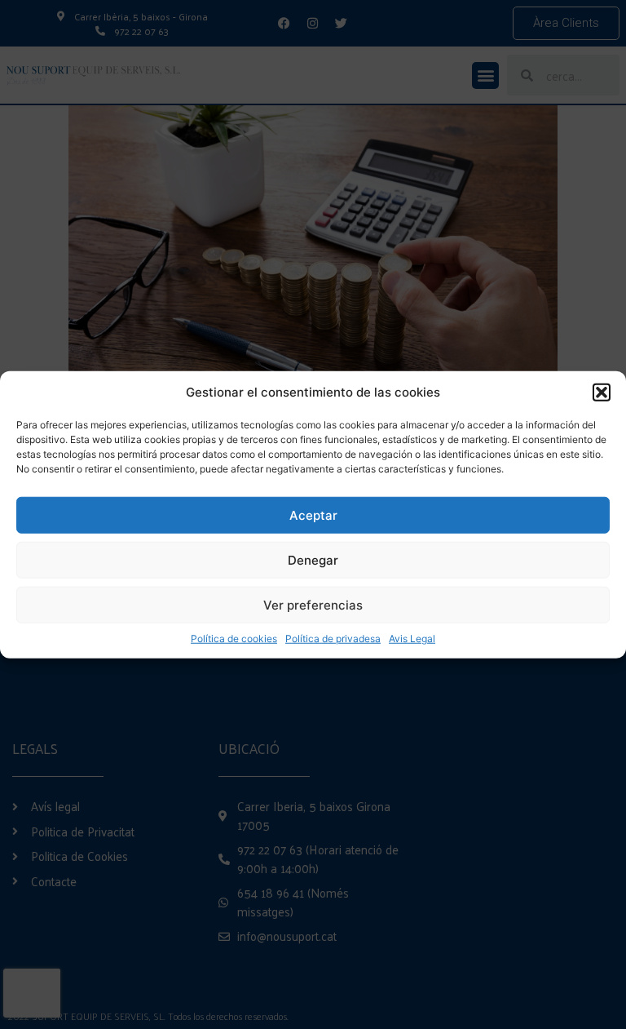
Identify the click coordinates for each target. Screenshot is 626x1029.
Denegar (313, 559)
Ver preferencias (313, 604)
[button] (601, 392)
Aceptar (313, 514)
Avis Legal (412, 638)
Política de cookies (234, 638)
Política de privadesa (333, 638)
